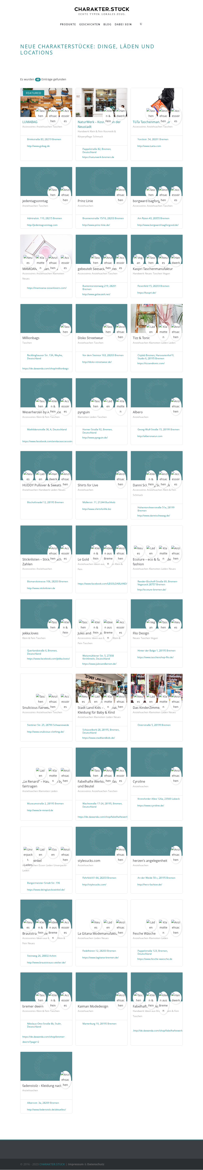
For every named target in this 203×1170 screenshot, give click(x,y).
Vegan (166, 273)
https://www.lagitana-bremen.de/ (100, 957)
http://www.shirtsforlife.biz (96, 509)
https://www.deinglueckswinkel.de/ (46, 889)
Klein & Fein (96, 131)
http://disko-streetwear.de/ (97, 362)
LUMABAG (29, 122)
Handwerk (83, 131)
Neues (26, 278)
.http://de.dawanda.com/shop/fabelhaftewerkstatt (160, 1030)
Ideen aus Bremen (102, 638)
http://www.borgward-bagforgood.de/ (157, 225)
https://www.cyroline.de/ (150, 805)
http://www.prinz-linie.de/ (96, 225)
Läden (164, 342)
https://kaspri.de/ (146, 292)
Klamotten (58, 273)
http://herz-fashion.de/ (149, 884)
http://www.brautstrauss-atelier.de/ (46, 962)
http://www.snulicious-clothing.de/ (45, 731)
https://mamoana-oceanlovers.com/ (46, 288)
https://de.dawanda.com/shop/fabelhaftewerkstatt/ (106, 816)
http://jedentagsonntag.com (42, 225)
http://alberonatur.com (149, 436)
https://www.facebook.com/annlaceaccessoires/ (48, 441)
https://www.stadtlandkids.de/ (98, 737)
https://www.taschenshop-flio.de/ (155, 657)
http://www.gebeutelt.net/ (96, 294)
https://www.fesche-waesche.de (154, 959)
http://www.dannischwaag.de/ (153, 515)
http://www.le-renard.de (40, 810)
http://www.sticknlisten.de (41, 588)
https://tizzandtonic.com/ (151, 363)
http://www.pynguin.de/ (95, 437)
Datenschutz (95, 1164)
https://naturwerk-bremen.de (98, 157)
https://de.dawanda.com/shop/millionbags (45, 368)
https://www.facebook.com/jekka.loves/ (48, 658)
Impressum (76, 1164)
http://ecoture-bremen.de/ (151, 589)
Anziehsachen (44, 126)
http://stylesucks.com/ (94, 884)
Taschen (57, 126)
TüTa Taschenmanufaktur (151, 122)
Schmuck (98, 136)
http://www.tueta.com (149, 146)
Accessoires (29, 126)
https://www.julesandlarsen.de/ (99, 663)
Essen (42, 865)
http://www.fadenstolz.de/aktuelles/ (46, 1109)
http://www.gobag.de (38, 146)
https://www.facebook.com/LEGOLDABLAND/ (102, 583)
